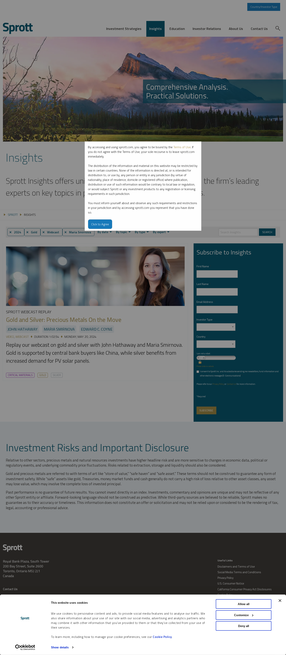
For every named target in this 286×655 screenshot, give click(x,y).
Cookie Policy (162, 636)
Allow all (243, 604)
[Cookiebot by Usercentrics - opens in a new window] (25, 647)
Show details (60, 647)
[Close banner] (280, 600)
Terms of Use (182, 147)
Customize (241, 615)
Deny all (243, 626)
